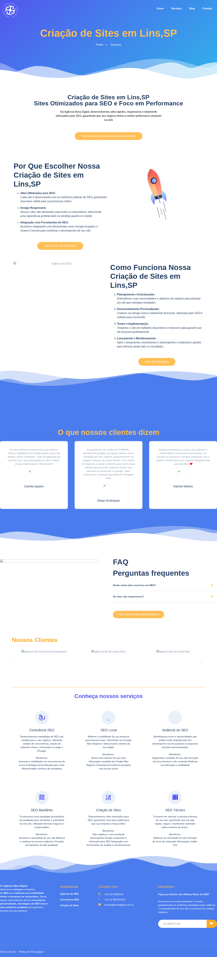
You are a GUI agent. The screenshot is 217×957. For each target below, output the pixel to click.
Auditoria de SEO (175, 730)
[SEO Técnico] (175, 797)
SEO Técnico (175, 810)
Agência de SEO (69, 893)
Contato (207, 8)
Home (160, 8)
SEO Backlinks (42, 810)
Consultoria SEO (41, 730)
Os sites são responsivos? (128, 596)
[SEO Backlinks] (42, 797)
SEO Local (109, 730)
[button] (165, 586)
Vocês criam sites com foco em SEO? (134, 585)
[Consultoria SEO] (42, 717)
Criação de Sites (108, 810)
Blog (192, 8)
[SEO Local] (108, 717)
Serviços (176, 8)
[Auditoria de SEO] (175, 717)
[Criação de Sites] (108, 797)
